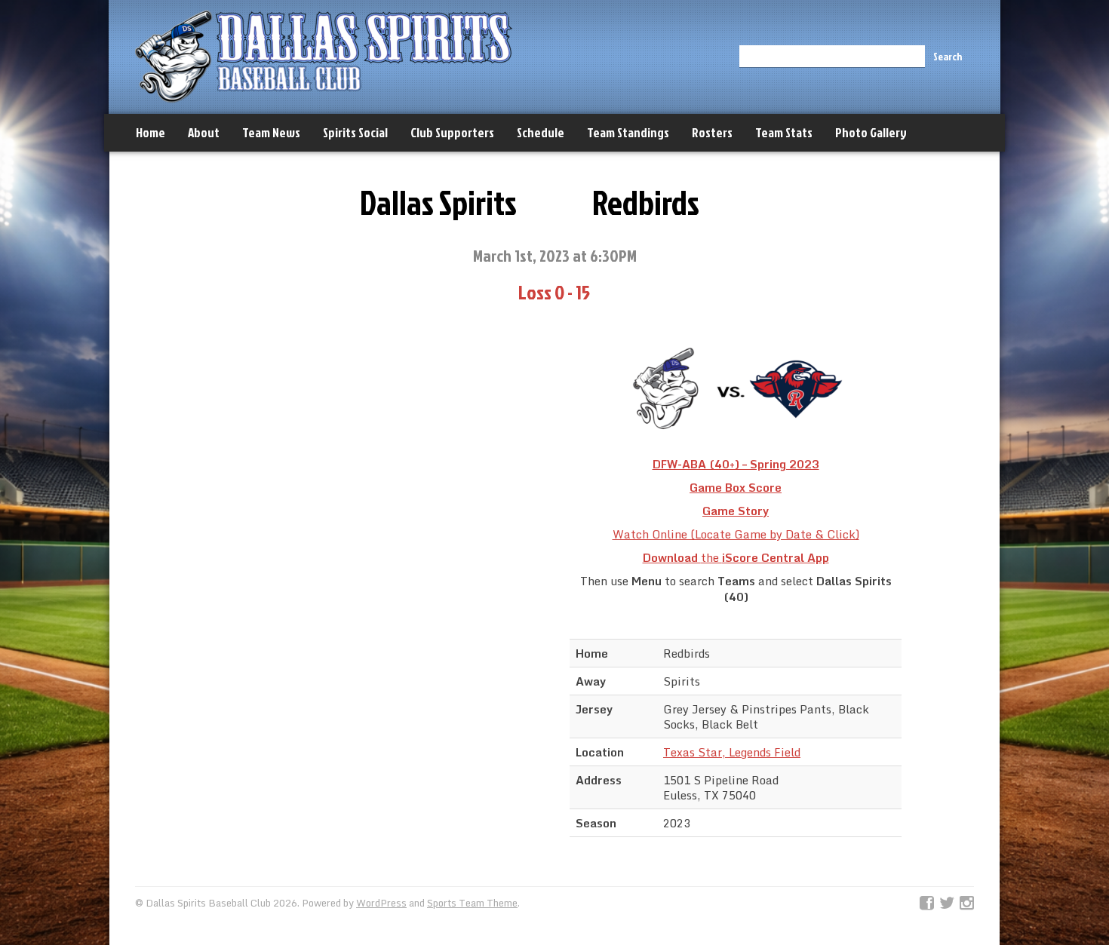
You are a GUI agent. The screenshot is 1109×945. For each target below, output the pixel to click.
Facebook (927, 903)
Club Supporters (452, 132)
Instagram (967, 903)
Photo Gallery (871, 132)
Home (150, 132)
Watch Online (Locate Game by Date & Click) (736, 534)
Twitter (946, 903)
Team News (271, 132)
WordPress (381, 902)
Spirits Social (355, 132)
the (736, 557)
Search (947, 56)
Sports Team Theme (472, 902)
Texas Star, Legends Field (731, 752)
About (204, 132)
